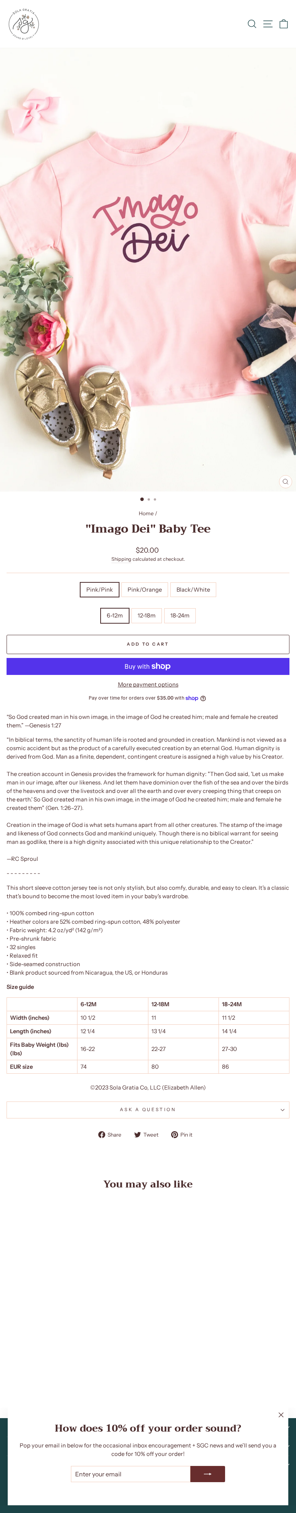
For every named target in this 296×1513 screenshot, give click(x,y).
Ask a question (148, 1109)
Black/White (193, 589)
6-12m (115, 615)
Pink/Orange (145, 589)
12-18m (147, 615)
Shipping (121, 559)
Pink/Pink (99, 589)
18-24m (180, 615)
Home (146, 513)
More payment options (148, 684)
